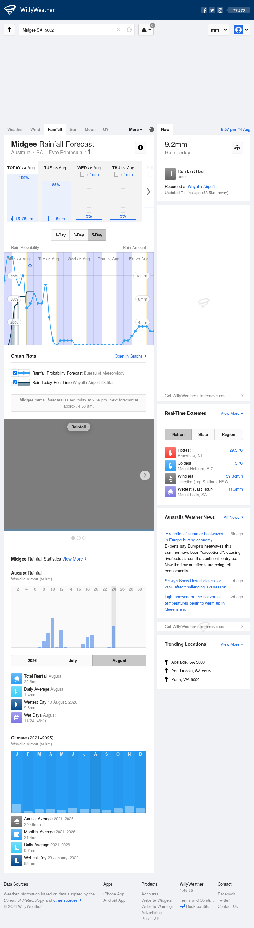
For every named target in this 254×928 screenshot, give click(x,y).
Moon (90, 129)
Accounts (150, 894)
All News (231, 517)
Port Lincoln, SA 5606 (191, 671)
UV (106, 129)
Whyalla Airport (201, 186)
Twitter (224, 900)
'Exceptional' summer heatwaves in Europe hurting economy (204, 552)
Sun (73, 129)
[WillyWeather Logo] (33, 10)
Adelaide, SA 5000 (188, 662)
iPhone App (113, 894)
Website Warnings (158, 906)
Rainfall (55, 129)
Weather (15, 129)
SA (39, 152)
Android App (114, 900)
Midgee (89, 151)
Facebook (226, 894)
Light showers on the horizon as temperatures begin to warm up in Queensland (204, 603)
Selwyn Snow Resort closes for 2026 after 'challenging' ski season (204, 584)
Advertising (152, 912)
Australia (21, 152)
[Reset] (118, 29)
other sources (65, 900)
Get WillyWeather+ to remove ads (195, 395)
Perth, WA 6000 (185, 679)
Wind (35, 129)
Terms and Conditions (197, 900)
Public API (151, 918)
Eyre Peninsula (65, 152)
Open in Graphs (129, 356)
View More (72, 559)
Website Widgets (157, 900)
